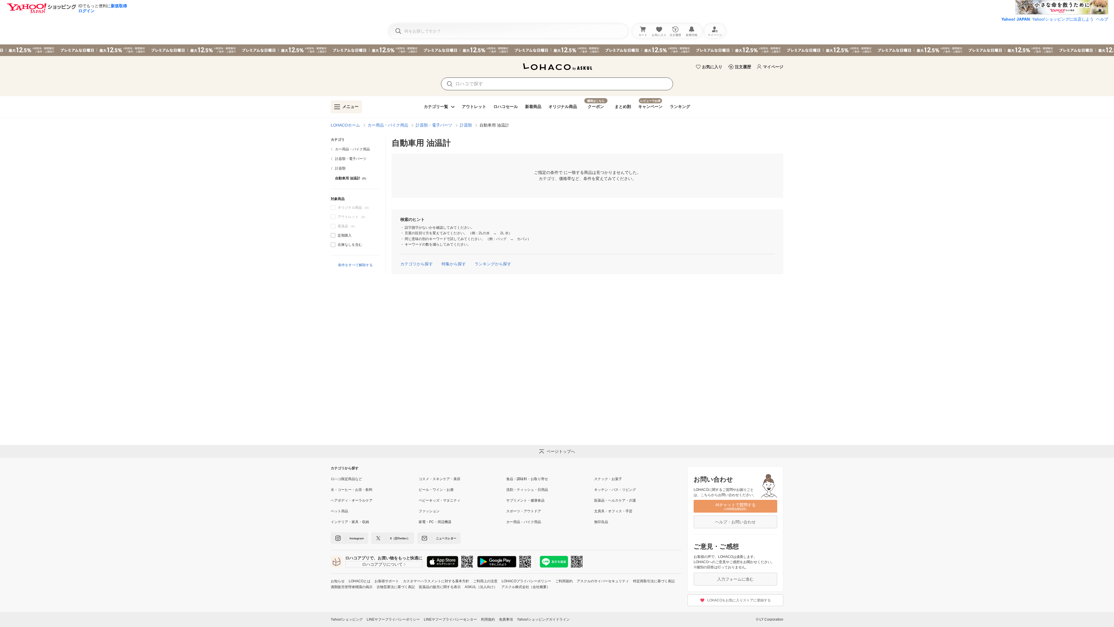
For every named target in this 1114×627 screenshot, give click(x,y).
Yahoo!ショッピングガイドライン (543, 619)
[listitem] (355, 149)
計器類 (466, 125)
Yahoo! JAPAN (1015, 19)
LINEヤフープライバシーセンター (450, 619)
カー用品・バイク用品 (388, 125)
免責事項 (506, 619)
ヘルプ (1102, 19)
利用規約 (488, 619)
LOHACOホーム (345, 125)
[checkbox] (333, 235)
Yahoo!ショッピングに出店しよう (1063, 19)
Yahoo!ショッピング (347, 619)
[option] (355, 235)
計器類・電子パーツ (434, 125)
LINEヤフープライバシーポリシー (393, 619)
